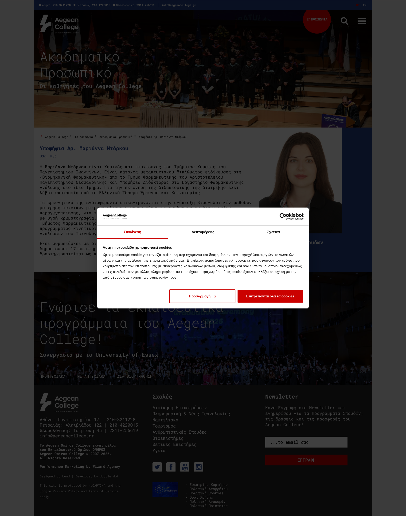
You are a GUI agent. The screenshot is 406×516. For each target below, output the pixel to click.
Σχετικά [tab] (273, 232)
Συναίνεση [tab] (132, 232)
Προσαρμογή (200, 296)
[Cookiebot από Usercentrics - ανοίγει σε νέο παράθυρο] (283, 216)
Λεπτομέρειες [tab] (203, 232)
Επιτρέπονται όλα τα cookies (270, 296)
